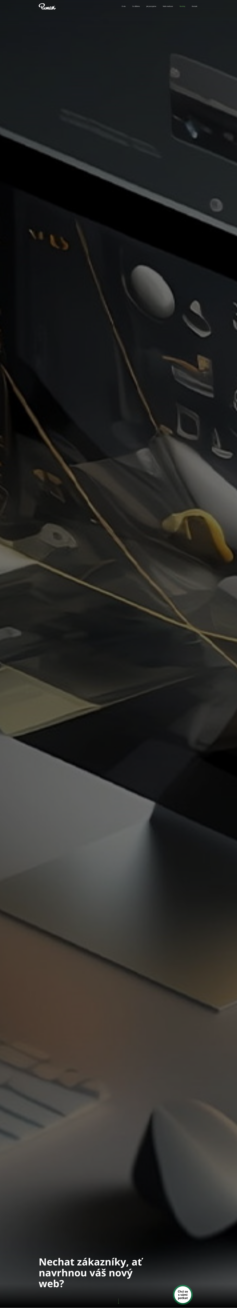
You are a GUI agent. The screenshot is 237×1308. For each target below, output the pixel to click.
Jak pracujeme (151, 6)
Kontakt (194, 6)
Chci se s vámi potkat (183, 1294)
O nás (124, 6)
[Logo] (47, 6)
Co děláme (136, 6)
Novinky (182, 6)
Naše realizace (168, 6)
